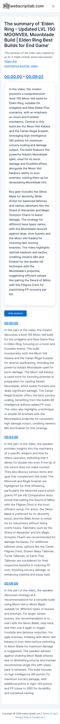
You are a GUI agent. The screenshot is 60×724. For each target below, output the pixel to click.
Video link (10, 61)
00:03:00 (11, 437)
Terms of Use (50, 713)
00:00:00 (13, 76)
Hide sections (15, 313)
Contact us (37, 717)
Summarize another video (21, 66)
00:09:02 (35, 76)
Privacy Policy (22, 717)
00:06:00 (11, 583)
